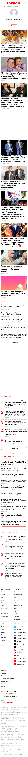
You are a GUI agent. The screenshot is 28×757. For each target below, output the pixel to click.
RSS (18, 655)
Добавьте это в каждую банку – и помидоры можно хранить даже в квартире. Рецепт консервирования (16, 546)
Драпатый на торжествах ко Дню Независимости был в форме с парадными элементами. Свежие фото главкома (15, 566)
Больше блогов (14, 342)
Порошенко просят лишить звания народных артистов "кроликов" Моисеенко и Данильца (11, 269)
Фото (15, 608)
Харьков (3, 637)
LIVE (15, 602)
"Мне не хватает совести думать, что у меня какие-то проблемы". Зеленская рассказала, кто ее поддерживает (15, 556)
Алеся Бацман (20, 647)
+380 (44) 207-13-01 (10, 691)
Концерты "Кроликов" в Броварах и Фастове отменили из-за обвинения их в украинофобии (13, 184)
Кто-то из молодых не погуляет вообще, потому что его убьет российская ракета (14, 306)
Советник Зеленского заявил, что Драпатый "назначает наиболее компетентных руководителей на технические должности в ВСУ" (15, 413)
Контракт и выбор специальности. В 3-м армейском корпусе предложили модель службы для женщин (13, 508)
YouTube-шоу (17, 616)
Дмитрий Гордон (21, 626)
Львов (2, 629)
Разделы (16, 585)
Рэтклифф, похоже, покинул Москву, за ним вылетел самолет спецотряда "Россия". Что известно (13, 487)
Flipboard (19, 652)
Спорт (2, 600)
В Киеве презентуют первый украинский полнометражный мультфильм (13, 293)
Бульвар (16, 600)
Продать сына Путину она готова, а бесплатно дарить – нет (11, 313)
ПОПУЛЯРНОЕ (6, 397)
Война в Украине (5, 589)
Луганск (3, 645)
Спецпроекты (17, 619)
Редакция (3, 673)
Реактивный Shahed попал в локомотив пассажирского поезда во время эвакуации (15, 422)
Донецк (3, 634)
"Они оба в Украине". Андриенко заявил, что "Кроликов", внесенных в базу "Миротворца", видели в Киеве (14, 76)
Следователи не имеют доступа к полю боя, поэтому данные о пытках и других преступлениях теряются (14, 335)
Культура (3, 602)
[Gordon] (13, 3)
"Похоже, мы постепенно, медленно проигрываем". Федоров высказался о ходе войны (13, 515)
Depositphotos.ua (5, 718)
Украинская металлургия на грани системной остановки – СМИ (11, 494)
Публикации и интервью (20, 592)
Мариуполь (4, 643)
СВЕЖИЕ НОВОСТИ (8, 456)
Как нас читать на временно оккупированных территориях (6, 684)
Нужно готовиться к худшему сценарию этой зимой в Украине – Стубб (13, 469)
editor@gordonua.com (10, 696)
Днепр (3, 640)
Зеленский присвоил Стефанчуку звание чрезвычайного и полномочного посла (13, 480)
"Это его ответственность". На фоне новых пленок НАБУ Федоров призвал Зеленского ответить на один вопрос (16, 403)
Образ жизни (4, 608)
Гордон (3, 6)
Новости (3, 585)
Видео (15, 611)
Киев (2, 626)
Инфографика (5, 613)
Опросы (16, 613)
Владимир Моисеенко (12, 6)
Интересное (4, 616)
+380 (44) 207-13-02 (10, 694)
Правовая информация (7, 678)
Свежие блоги (7, 302)
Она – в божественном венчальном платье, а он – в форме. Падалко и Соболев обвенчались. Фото (15, 537)
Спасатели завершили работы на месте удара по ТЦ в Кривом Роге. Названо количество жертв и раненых (13, 522)
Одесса (3, 632)
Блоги (15, 597)
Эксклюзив (17, 605)
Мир (2, 597)
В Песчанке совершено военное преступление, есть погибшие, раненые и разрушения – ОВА (14, 500)
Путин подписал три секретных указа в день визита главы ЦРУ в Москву (13, 475)
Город (2, 623)
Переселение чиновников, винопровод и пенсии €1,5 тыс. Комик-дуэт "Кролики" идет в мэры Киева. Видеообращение (13, 158)
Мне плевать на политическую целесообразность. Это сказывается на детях (14, 327)
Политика (3, 592)
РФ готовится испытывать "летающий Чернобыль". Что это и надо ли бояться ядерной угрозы (13, 462)
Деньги (3, 594)
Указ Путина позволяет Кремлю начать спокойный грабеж (12, 320)
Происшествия (5, 611)
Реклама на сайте (6, 675)
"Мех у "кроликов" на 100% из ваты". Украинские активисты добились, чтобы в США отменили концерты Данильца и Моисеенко (13, 49)
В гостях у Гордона (19, 594)
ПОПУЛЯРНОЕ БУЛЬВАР (9, 532)
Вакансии (3, 670)
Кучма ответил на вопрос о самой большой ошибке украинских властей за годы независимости (15, 441)
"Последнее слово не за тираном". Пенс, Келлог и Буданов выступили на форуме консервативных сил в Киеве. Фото (16, 432)
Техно (2, 605)
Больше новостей (14, 528)
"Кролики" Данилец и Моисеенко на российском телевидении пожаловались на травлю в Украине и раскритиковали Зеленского (13, 102)
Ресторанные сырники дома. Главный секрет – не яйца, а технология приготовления (13, 575)
